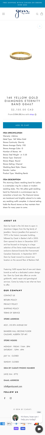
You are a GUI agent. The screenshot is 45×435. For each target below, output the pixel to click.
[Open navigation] (3, 14)
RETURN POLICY (10, 299)
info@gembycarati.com (13, 386)
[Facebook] (5, 398)
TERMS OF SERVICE (12, 312)
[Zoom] (40, 26)
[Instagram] (11, 398)
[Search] (37, 14)
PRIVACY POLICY (11, 304)
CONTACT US (9, 295)
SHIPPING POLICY (11, 308)
